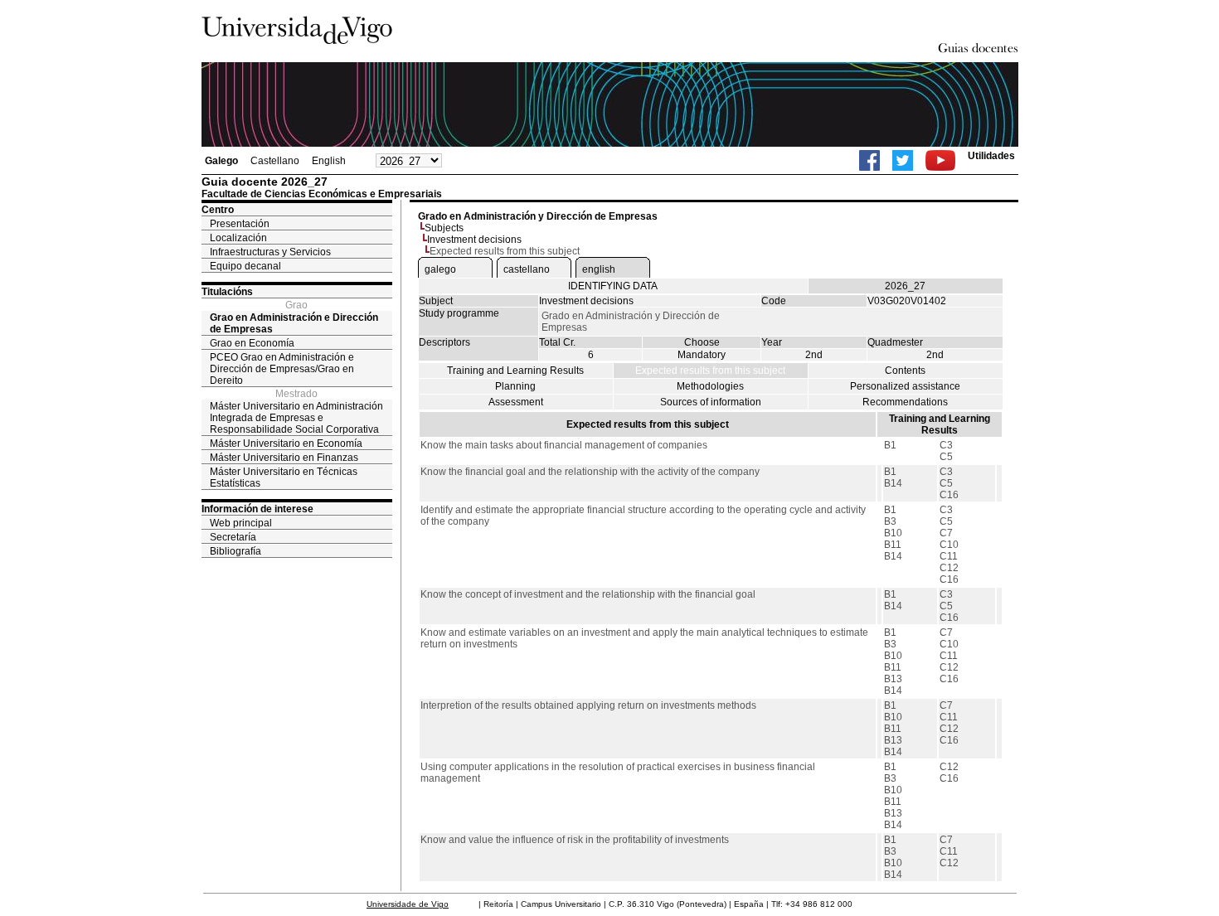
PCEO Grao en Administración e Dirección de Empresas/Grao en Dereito (282, 368)
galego (440, 269)
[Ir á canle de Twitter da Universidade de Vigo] (902, 160)
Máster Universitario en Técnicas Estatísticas (283, 477)
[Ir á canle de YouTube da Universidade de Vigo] (940, 160)
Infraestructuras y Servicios (270, 252)
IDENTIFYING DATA (613, 286)
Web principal (241, 523)
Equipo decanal (245, 266)
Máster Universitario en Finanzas (284, 457)
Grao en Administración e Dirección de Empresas (294, 323)
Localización (238, 238)
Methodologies (710, 386)
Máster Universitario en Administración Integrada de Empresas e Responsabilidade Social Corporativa (296, 417)
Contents (905, 370)
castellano (526, 269)
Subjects (444, 228)
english (598, 269)
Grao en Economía (252, 343)
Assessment (515, 402)
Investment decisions (474, 239)
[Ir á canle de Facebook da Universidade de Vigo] (869, 160)
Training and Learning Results (515, 370)
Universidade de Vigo (408, 904)
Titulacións (227, 292)
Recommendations (905, 402)
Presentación (240, 224)
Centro (218, 210)
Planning (515, 386)
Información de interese (257, 509)
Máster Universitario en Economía (286, 443)
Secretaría (233, 537)
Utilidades (991, 156)
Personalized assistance (905, 386)
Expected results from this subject (710, 370)
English (329, 161)
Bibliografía (235, 551)
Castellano (274, 161)
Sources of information (710, 402)
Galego (221, 161)
